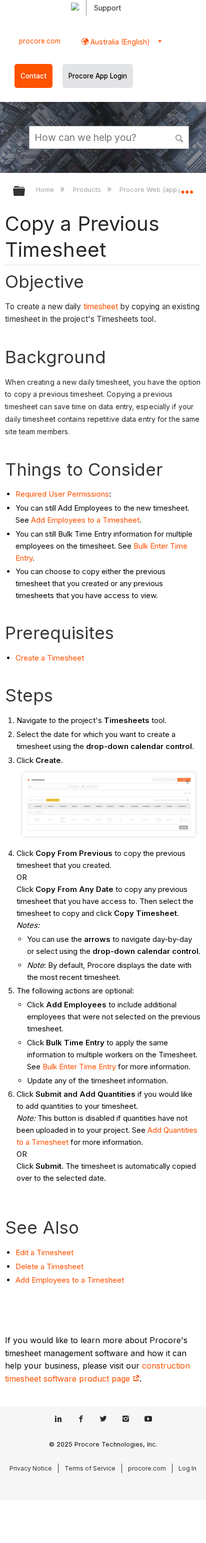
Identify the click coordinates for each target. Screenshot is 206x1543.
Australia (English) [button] (119, 41)
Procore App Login (97, 76)
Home (46, 189)
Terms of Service (90, 1468)
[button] (180, 136)
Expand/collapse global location (187, 188)
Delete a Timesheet (50, 1266)
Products (87, 189)
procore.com (39, 41)
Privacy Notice (31, 1468)
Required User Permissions (62, 494)
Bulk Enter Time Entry (79, 1066)
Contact (33, 76)
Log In (187, 1468)
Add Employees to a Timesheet (85, 520)
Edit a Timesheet (45, 1252)
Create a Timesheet (50, 658)
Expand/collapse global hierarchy (25, 191)
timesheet (101, 306)
